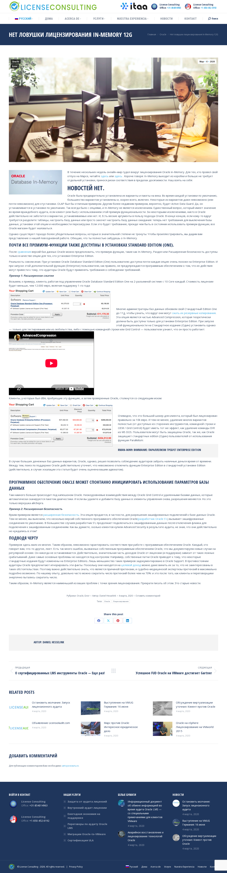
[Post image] (18, 708)
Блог (14, 66)
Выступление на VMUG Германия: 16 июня (118, 704)
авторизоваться (70, 765)
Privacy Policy (76, 866)
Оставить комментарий (147, 595)
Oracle (15, 61)
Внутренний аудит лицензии (87, 807)
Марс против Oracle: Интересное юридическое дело (121, 727)
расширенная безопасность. (61, 514)
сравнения (24, 251)
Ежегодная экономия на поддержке (84, 816)
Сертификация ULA (81, 840)
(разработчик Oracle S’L (152, 519)
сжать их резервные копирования (194, 313)
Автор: (104, 595)
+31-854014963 (174, 7)
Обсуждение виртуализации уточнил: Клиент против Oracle (195, 704)
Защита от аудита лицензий (87, 801)
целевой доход (131, 565)
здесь (105, 176)
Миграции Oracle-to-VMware (87, 834)
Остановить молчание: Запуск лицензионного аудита (51, 704)
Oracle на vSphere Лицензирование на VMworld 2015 (195, 727)
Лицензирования (120, 601)
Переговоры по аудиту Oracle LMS (87, 826)
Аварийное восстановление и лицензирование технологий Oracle (146, 836)
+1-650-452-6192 (208, 7)
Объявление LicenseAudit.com (51, 723)
